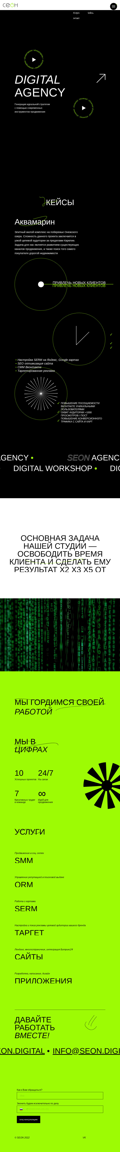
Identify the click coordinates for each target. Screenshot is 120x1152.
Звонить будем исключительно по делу (38, 1103)
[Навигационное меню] (113, 6)
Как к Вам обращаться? (29, 1090)
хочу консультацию (28, 1119)
